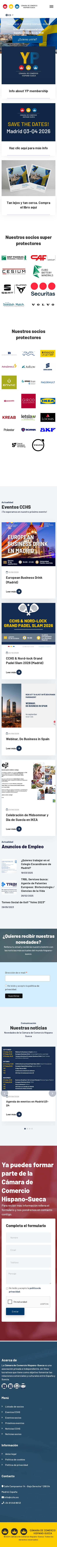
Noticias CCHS (12, 1428)
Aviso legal (10, 1453)
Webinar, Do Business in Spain (27, 739)
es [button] (10, 15)
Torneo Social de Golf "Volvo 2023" (23, 902)
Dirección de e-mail (16, 973)
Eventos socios (13, 1417)
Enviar (15, 1311)
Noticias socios (13, 1434)
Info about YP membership (28, 91)
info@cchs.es (11, 1497)
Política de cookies (15, 1459)
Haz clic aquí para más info (28, 148)
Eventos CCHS (12, 1412)
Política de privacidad (16, 1464)
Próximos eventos (14, 1423)
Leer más (11, 591)
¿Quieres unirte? (27, 39)
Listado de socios (14, 1406)
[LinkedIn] (16, 1386)
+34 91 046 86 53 (12, 1502)
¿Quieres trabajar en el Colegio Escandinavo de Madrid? (36, 864)
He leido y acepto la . (25, 1290)
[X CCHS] (4, 1386)
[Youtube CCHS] (23, 1386)
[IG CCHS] (10, 1386)
